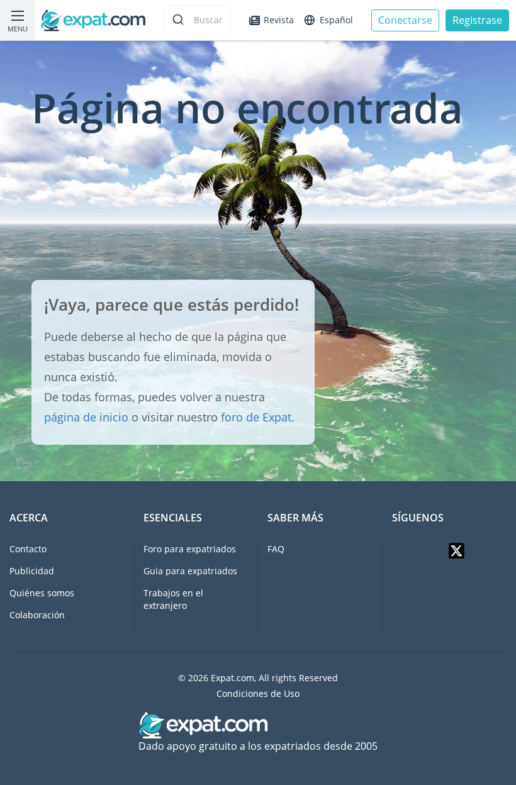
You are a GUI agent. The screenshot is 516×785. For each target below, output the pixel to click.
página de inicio (86, 417)
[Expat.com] (93, 19)
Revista (279, 20)
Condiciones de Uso (258, 693)
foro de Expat (256, 417)
